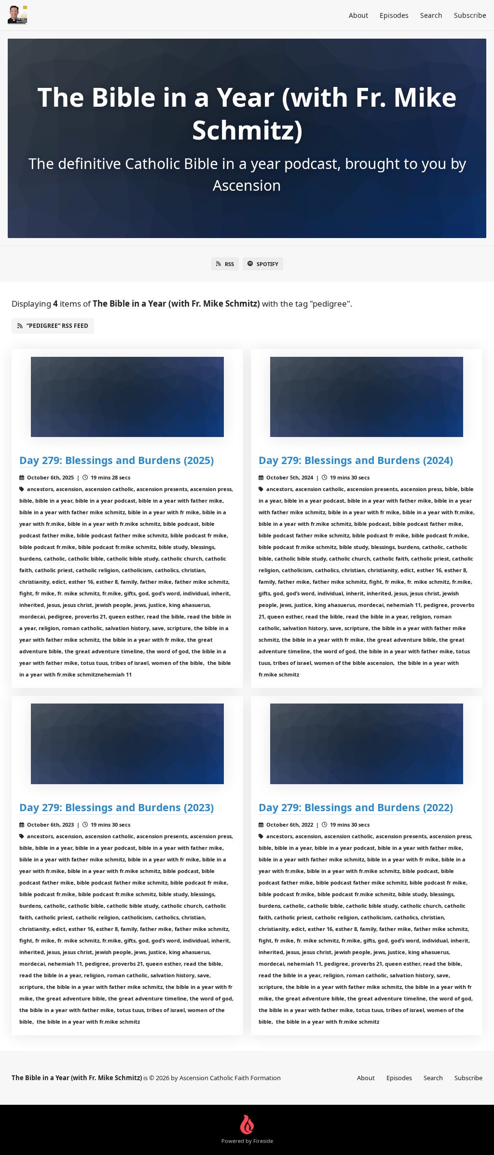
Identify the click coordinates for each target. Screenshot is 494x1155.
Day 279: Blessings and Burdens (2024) (356, 460)
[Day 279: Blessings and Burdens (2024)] (366, 397)
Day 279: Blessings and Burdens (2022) (356, 807)
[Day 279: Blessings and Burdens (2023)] (127, 744)
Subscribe (470, 15)
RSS (229, 264)
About (358, 15)
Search (431, 15)
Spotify (267, 264)
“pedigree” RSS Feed (57, 326)
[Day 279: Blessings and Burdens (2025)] (127, 397)
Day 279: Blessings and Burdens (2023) (116, 807)
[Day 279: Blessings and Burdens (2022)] (366, 744)
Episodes (394, 15)
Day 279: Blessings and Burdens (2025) (116, 460)
